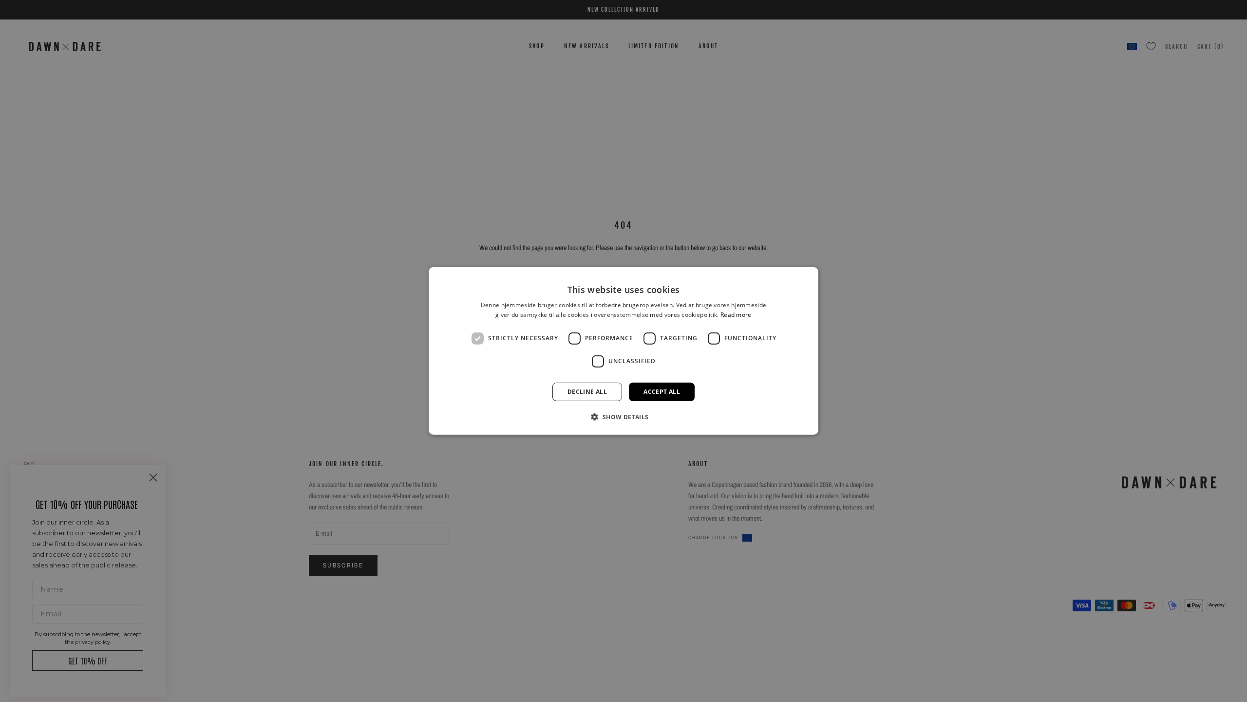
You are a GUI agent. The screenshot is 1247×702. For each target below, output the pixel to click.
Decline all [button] (587, 392)
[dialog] (623, 351)
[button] (623, 417)
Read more (736, 315)
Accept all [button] (661, 392)
